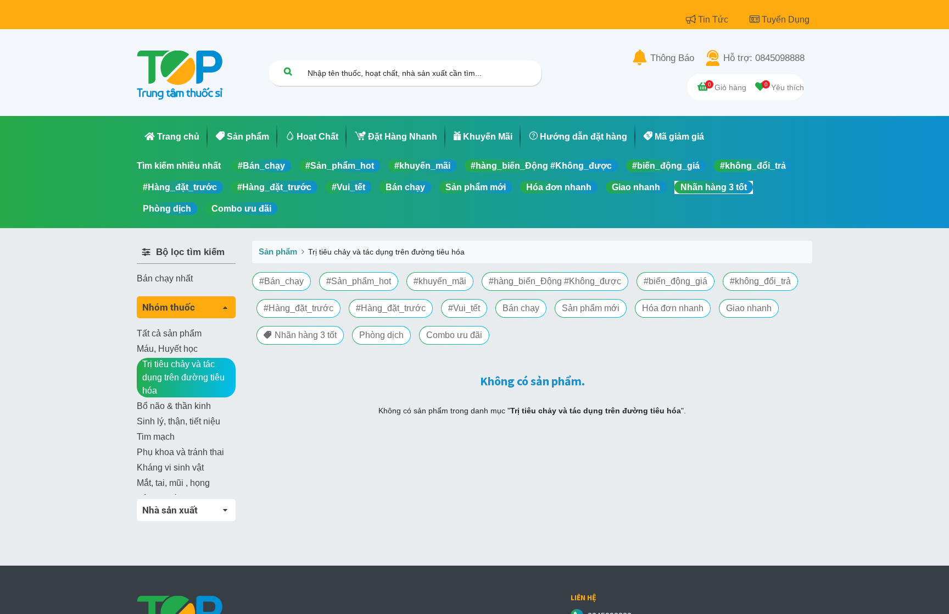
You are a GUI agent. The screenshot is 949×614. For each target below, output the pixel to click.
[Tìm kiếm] (288, 71)
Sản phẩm (278, 251)
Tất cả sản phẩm (169, 333)
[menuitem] (172, 137)
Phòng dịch (167, 208)
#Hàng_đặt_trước (180, 187)
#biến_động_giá (666, 165)
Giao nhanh (636, 187)
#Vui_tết (348, 187)
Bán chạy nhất (165, 278)
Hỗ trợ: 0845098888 (764, 58)
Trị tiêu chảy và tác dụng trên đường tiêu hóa (183, 377)
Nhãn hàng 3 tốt (713, 187)
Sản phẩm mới (475, 187)
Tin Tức (714, 19)
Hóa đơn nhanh (558, 187)
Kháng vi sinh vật (170, 467)
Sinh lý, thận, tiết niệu (178, 421)
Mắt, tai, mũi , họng (173, 483)
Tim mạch (156, 436)
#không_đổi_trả (753, 165)
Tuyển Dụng (786, 19)
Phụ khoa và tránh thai (180, 452)
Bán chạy (405, 187)
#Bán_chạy (261, 165)
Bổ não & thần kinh (174, 406)
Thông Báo (672, 58)
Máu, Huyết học (167, 348)
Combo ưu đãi (241, 208)
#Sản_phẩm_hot (339, 165)
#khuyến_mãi (422, 165)
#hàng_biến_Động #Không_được (541, 165)
